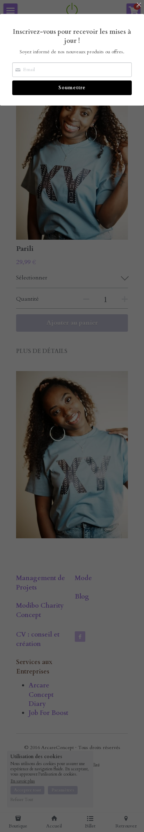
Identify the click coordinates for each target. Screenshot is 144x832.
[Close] (139, 5)
